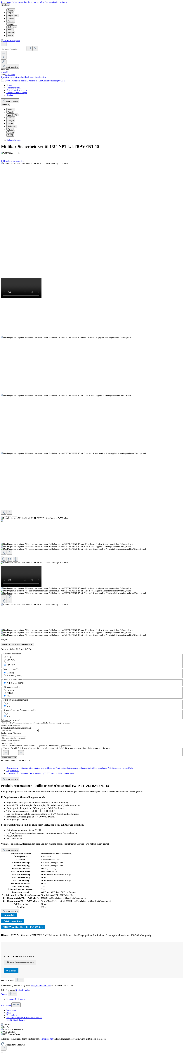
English (10, 13)
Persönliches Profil (18, 77)
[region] (92, 399)
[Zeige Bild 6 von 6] (16, 516)
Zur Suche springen (32, 2)
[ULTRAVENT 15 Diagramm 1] (67, 337)
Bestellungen (40, 77)
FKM (9, 696)
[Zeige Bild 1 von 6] (2, 516)
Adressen (30, 77)
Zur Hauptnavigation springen (54, 2)
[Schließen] (2, 556)
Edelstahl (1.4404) (14, 675)
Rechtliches (6, 1005)
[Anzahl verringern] (6, 752)
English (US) (12, 16)
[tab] (69, 768)
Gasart (4, 735)
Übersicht (5, 77)
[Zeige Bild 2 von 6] (5, 516)
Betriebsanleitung (13, 921)
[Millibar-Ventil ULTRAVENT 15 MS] (34, 163)
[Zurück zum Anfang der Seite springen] (3, 1048)
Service (4, 994)
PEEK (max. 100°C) (15, 683)
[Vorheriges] (3, 512)
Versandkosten (47, 1039)
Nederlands (12, 27)
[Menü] (3, 44)
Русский (11, 33)
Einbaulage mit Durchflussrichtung (16, 728)
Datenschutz (11, 1015)
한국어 (10, 36)
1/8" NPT (11, 660)
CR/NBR (11, 690)
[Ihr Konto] (3, 62)
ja (7, 703)
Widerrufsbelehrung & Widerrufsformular (24, 1017)
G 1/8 (9, 657)
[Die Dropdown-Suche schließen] (35, 48)
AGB (8, 1013)
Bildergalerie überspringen (12, 161)
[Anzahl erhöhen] (21, 752)
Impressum (11, 1010)
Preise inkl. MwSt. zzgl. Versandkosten (17, 644)
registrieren (10, 74)
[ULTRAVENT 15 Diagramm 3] (73, 453)
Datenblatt (9, 915)
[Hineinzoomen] (15, 559)
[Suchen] (29, 48)
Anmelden (5, 72)
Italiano (10, 24)
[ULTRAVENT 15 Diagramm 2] (66, 395)
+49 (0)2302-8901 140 (22, 962)
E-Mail (12, 970)
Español (11, 18)
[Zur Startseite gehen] (10, 40)
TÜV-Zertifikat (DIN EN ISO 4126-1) (23, 927)
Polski (10, 30)
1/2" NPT (11, 665)
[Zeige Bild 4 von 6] (10, 516)
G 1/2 (9, 662)
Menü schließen (12, 67)
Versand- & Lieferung (15, 999)
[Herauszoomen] (3, 559)
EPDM (10, 693)
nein (8, 706)
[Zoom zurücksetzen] (9, 559)
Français (11, 21)
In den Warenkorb (9, 758)
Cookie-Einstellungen (15, 1020)
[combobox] (13, 49)
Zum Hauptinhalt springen (12, 2)
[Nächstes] (9, 512)
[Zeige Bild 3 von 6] (7, 516)
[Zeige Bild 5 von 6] (13, 516)
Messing (10, 673)
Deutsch (11, 10)
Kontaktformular (22, 990)
